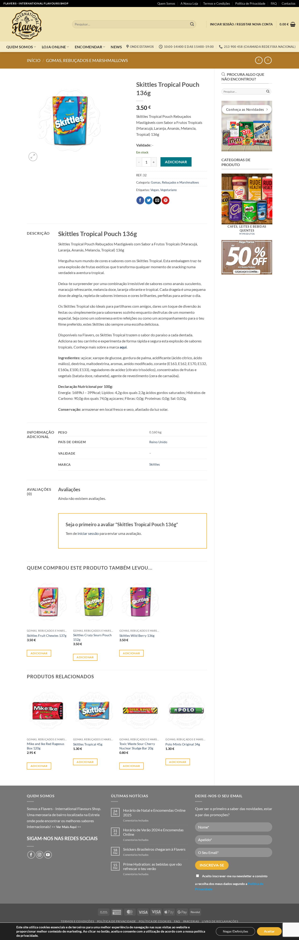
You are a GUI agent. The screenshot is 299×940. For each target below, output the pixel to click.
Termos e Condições (216, 3)
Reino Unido (158, 442)
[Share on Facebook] (140, 200)
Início (33, 60)
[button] (241, 24)
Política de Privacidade (250, 3)
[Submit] (192, 24)
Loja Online (54, 47)
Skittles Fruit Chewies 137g (46, 635)
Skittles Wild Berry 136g (136, 635)
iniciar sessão (88, 533)
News (116, 47)
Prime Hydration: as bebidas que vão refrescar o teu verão (152, 866)
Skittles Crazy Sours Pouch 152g (92, 637)
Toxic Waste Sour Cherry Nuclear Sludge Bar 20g (137, 746)
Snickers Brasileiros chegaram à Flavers (154, 849)
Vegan (154, 190)
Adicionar (176, 162)
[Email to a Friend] (157, 200)
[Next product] (258, 60)
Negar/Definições (235, 931)
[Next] (277, 204)
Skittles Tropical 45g (87, 744)
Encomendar (88, 47)
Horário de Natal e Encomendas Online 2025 (154, 812)
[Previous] (216, 204)
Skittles (154, 464)
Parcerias (191, 921)
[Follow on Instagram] (39, 855)
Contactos (288, 3)
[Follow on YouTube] (48, 855)
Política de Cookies (155, 921)
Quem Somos (166, 3)
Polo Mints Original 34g (182, 744)
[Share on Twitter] (149, 200)
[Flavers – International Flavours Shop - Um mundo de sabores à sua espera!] (34, 24)
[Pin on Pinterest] (165, 200)
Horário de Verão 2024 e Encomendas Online (153, 832)
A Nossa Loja (189, 3)
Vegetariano (168, 190)
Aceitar (269, 931)
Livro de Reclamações (220, 921)
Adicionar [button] (39, 653)
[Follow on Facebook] (31, 855)
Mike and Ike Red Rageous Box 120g (45, 746)
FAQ (274, 3)
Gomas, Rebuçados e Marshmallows (87, 60)
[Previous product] (267, 60)
